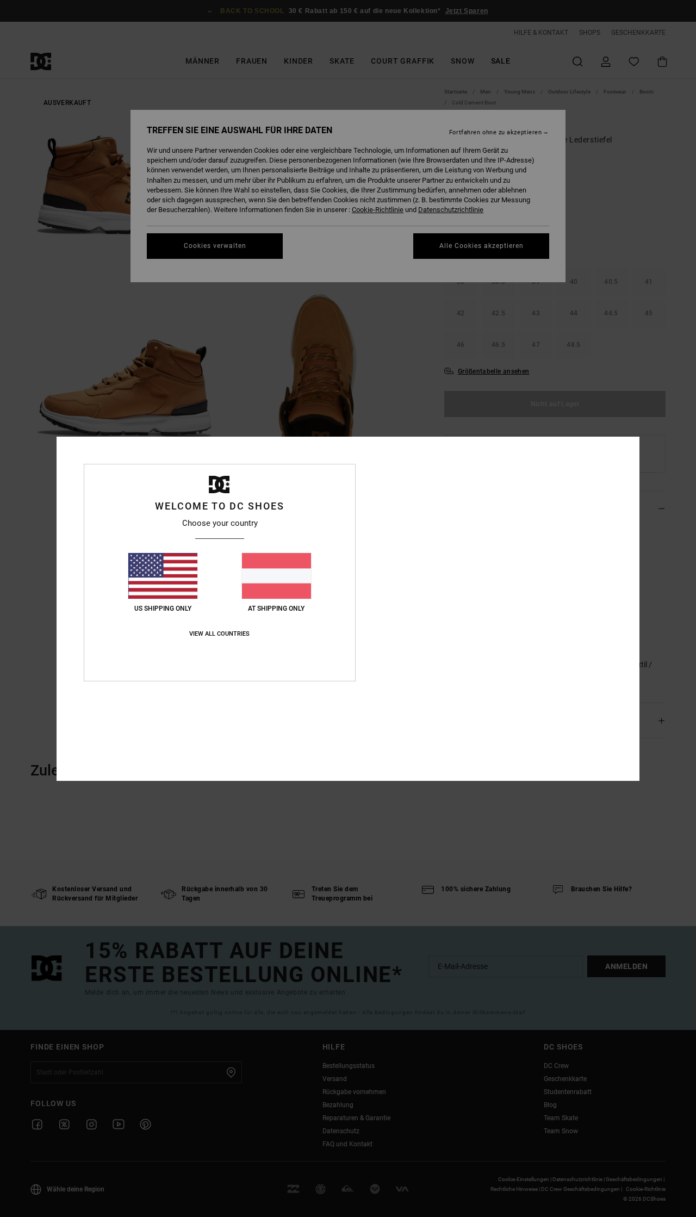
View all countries (219, 633)
